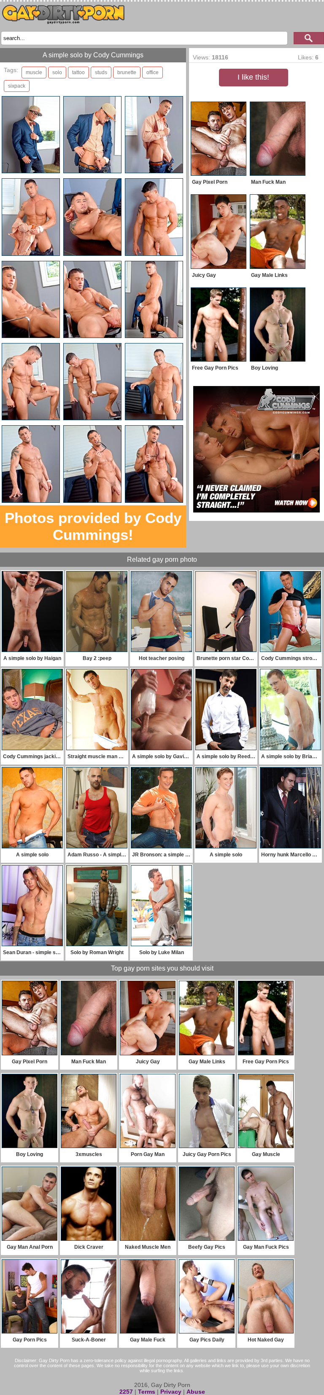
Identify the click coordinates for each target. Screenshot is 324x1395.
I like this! (253, 77)
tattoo (78, 72)
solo (57, 72)
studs (101, 72)
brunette (126, 72)
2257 (126, 1391)
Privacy (170, 1391)
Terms (146, 1391)
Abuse (195, 1391)
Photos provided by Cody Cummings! (93, 526)
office (152, 72)
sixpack (16, 86)
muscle (34, 72)
